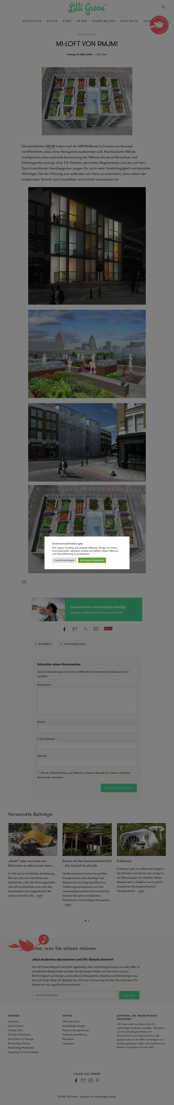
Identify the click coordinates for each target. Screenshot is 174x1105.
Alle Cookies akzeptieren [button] (92, 560)
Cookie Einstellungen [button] (64, 560)
